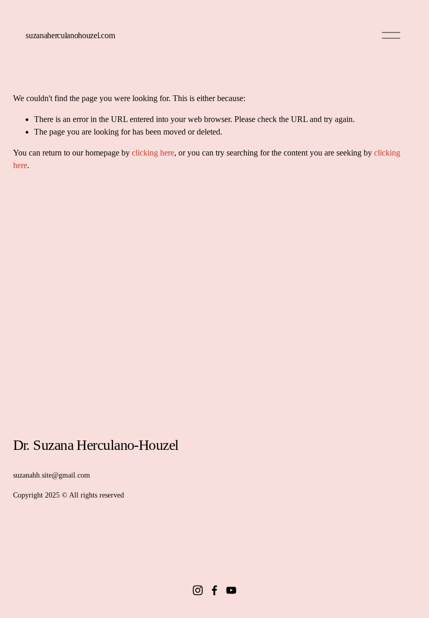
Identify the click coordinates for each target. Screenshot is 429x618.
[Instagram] (198, 590)
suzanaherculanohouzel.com (70, 35)
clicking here (153, 152)
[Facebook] (214, 590)
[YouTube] (231, 590)
